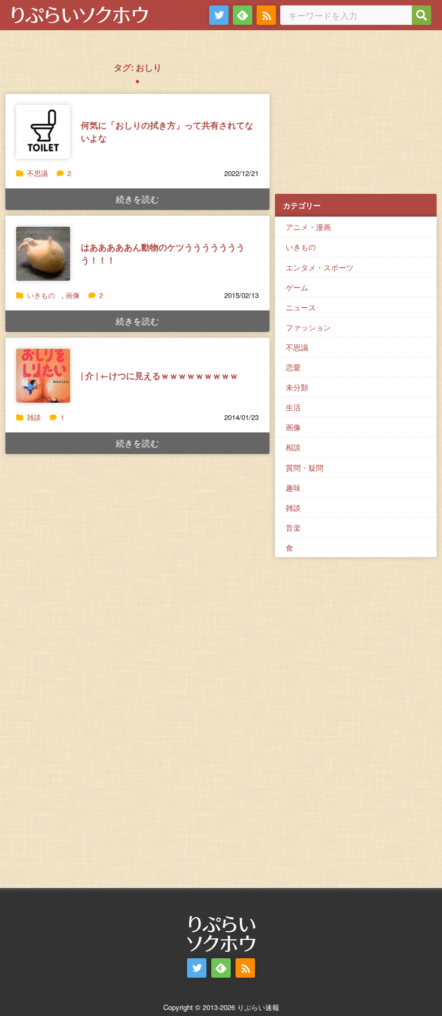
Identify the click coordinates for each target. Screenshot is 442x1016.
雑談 (34, 417)
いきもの (41, 295)
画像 (73, 295)
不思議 (37, 173)
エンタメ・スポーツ (320, 267)
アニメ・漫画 (308, 226)
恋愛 (293, 367)
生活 (293, 407)
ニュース (301, 307)
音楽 (293, 527)
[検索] (421, 15)
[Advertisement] (356, 119)
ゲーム (297, 287)
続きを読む (137, 199)
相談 (293, 447)
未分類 (297, 387)
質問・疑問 (304, 467)
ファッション (308, 327)
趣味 (293, 487)
